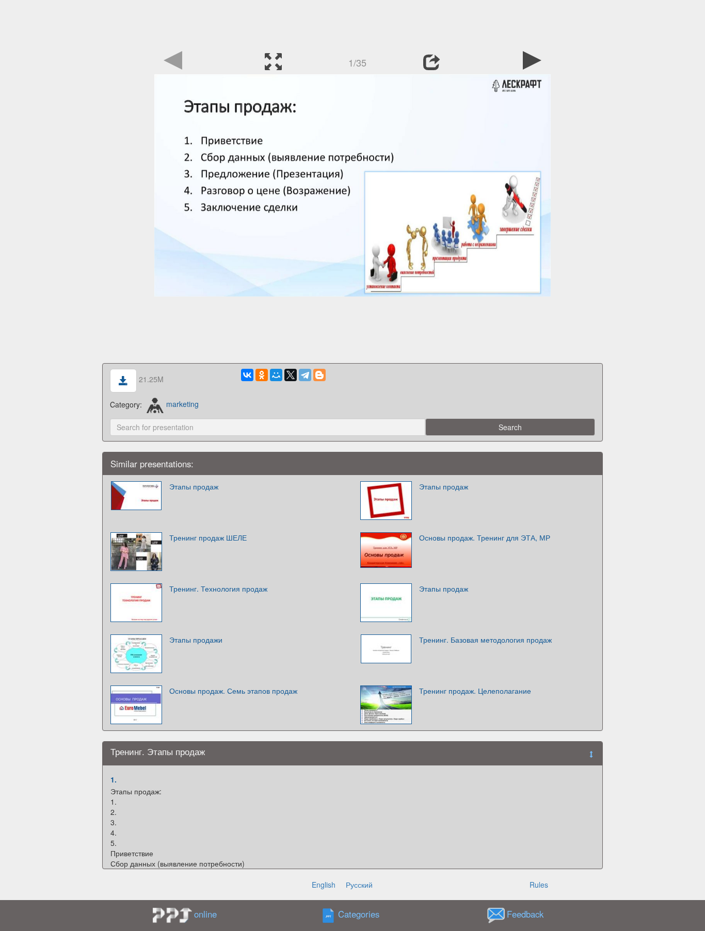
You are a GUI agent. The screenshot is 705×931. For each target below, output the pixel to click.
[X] (290, 375)
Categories (358, 914)
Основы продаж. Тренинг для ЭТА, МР (484, 537)
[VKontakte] (247, 375)
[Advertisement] (352, 23)
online (205, 914)
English (323, 884)
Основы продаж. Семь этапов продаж (233, 690)
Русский (359, 884)
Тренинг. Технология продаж (218, 588)
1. (113, 779)
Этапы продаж (193, 486)
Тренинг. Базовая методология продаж (485, 639)
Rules (539, 884)
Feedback (525, 914)
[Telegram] (305, 375)
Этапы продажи (195, 639)
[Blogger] (319, 375)
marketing (182, 404)
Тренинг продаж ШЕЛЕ (208, 537)
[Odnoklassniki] (261, 375)
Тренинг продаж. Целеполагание (475, 690)
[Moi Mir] (276, 375)
